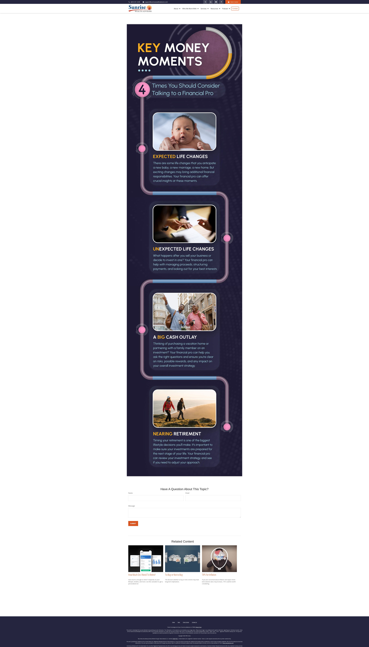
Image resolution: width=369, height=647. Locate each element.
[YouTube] (216, 2)
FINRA (173, 638)
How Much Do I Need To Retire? (141, 574)
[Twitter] (205, 2)
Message (131, 506)
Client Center (234, 2)
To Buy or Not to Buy (174, 574)
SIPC (177, 638)
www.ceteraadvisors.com (228, 643)
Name (130, 493)
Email (187, 493)
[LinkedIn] (211, 2)
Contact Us (194, 622)
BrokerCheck (199, 627)
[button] (176, 8)
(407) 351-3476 (135, 2)
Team (179, 622)
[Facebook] (221, 2)
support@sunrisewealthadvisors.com (156, 2)
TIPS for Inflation (209, 574)
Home (173, 622)
